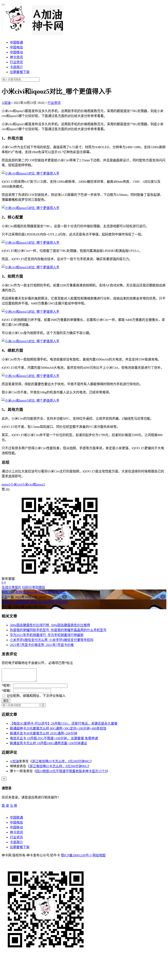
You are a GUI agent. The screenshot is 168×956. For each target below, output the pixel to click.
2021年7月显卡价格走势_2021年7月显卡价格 (42, 645)
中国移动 (16, 52)
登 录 (5, 805)
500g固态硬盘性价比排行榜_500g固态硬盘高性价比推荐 (50, 625)
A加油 (6, 103)
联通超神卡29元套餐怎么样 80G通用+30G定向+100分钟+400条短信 (58, 728)
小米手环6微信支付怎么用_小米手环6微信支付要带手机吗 (51, 640)
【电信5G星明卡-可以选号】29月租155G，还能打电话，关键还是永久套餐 (63, 723)
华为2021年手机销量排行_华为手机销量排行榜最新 (47, 635)
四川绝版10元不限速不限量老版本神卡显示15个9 (71, 771)
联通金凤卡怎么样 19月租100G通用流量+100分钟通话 (48, 743)
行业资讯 (16, 62)
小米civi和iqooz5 (33, 484)
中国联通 (16, 42)
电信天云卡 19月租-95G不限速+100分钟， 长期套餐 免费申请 (54, 738)
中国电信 (16, 47)
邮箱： (7, 690)
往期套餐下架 (20, 72)
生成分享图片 (11, 587)
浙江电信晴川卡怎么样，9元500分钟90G (61, 761)
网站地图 (99, 855)
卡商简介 (16, 67)
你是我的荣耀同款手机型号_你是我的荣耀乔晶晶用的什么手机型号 (58, 630)
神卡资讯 (16, 57)
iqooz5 (6, 484)
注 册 (13, 805)
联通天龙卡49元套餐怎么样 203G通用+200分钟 (43, 733)
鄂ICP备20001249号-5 (76, 855)
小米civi (16, 484)
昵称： (7, 685)
